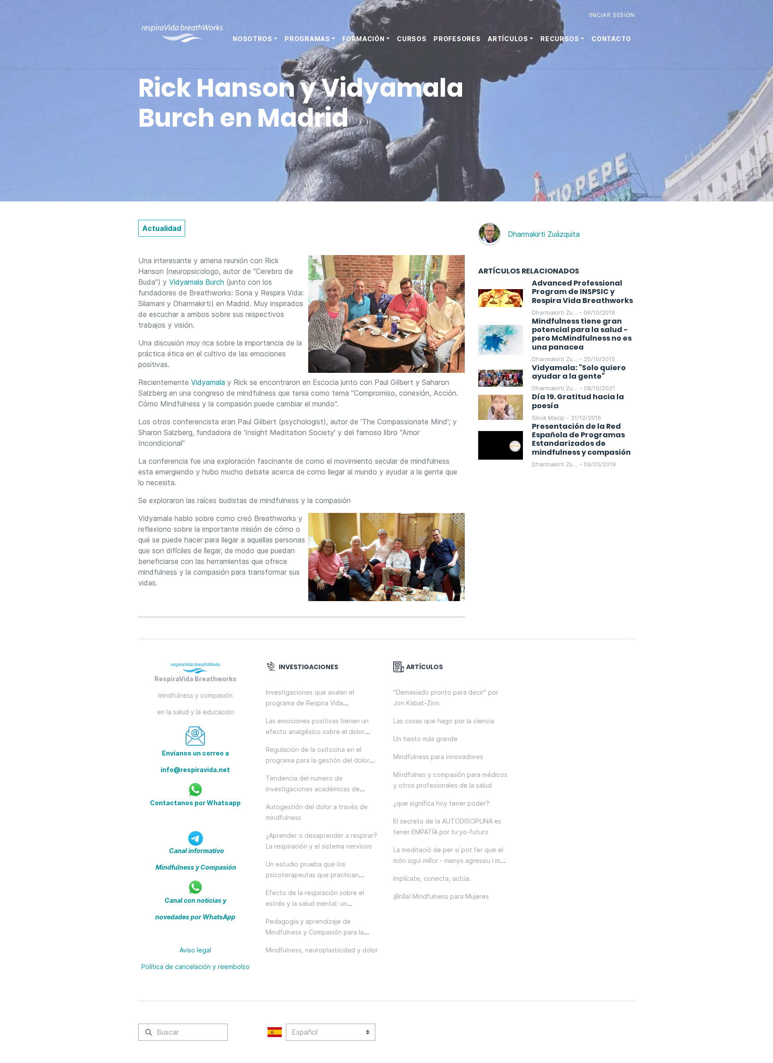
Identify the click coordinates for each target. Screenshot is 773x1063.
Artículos (508, 39)
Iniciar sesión (612, 15)
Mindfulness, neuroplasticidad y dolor (322, 950)
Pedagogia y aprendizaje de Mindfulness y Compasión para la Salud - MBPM (315, 932)
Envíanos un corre (191, 753)
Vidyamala (208, 382)
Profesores (456, 39)
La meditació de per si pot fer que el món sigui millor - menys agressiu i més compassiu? (450, 860)
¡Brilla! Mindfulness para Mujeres (441, 896)
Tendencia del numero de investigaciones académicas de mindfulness (313, 788)
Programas (307, 39)
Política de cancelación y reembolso (195, 966)
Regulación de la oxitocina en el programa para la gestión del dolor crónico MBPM (318, 760)
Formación (363, 39)
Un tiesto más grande (425, 739)
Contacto (611, 39)
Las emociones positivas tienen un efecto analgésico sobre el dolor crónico (317, 731)
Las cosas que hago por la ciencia (443, 721)
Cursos (411, 39)
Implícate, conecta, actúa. (432, 878)
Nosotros (252, 39)
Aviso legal (195, 950)
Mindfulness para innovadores (438, 756)
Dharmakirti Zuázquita (544, 234)
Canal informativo (196, 850)
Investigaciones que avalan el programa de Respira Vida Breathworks (310, 702)
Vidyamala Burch (196, 281)
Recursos (559, 39)
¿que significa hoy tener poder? (441, 803)
